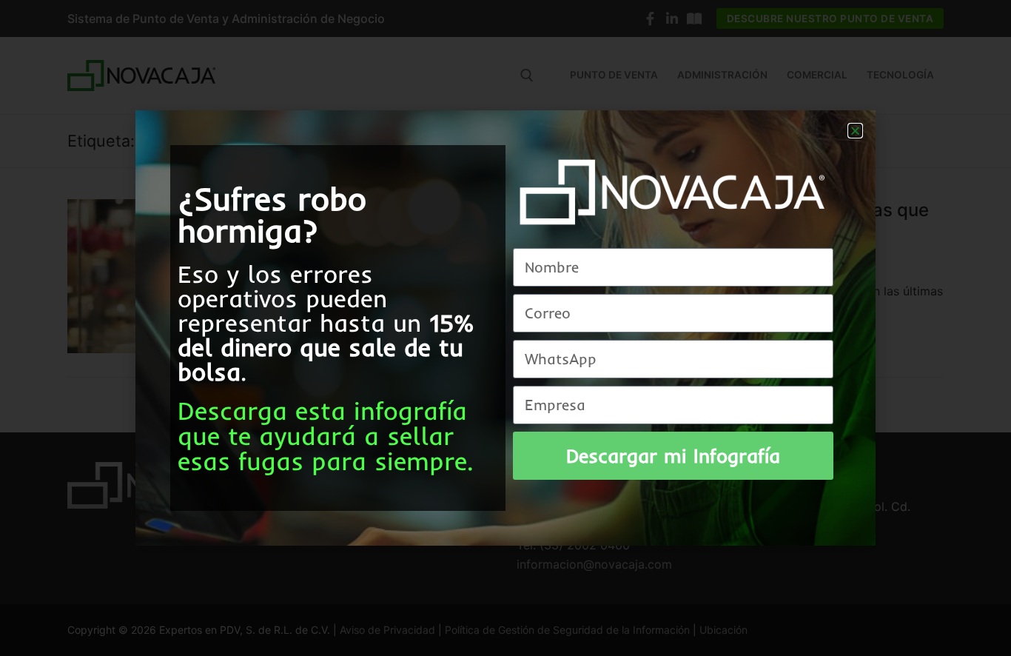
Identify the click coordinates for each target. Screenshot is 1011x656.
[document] (505, 328)
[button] (855, 130)
